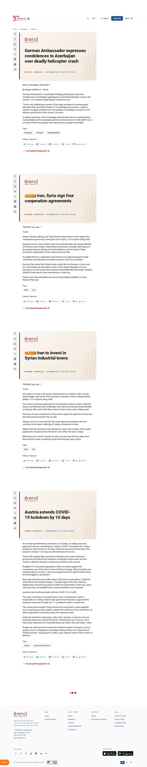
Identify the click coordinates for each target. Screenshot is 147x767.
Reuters (71, 552)
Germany (40, 133)
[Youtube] (31, 753)
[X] (26, 753)
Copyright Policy (120, 723)
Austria (27, 645)
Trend (33, 99)
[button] (15, 34)
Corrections (72, 729)
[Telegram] (36, 753)
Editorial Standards (75, 726)
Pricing (93, 716)
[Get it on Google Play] (125, 753)
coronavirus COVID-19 (42, 645)
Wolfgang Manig (53, 133)
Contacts (71, 723)
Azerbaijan (28, 133)
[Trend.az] (21, 18)
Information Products (99, 719)
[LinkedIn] (41, 753)
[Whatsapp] (16, 753)
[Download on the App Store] (109, 753)
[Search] (88, 18)
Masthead (71, 719)
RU (131, 762)
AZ (127, 762)
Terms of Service (120, 716)
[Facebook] (21, 753)
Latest (47, 716)
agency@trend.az (19, 738)
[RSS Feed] (46, 753)
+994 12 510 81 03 (20, 735)
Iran (33, 290)
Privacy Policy (119, 719)
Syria (26, 290)
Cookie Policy (119, 726)
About (70, 716)
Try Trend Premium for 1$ (37, 151)
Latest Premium (50, 719)
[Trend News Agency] (20, 714)
